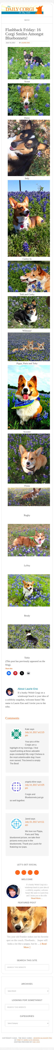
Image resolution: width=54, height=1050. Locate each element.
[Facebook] (17, 872)
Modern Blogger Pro (43, 1038)
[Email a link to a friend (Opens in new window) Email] (28, 673)
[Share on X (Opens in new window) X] (22, 673)
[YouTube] (36, 872)
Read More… (36, 898)
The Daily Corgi (22, 9)
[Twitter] (30, 872)
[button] (27, 20)
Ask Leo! (36, 1042)
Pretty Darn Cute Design (28, 1040)
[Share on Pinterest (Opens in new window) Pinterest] (15, 673)
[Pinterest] (23, 872)
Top (51, 1046)
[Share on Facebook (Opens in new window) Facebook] (9, 673)
